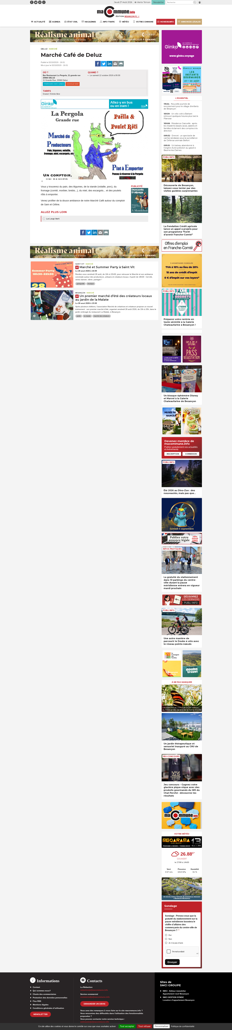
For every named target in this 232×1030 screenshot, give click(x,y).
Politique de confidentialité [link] (182, 1026)
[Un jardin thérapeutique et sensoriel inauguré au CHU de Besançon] (182, 726)
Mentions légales (40, 1005)
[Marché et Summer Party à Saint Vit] (52, 273)
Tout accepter (127, 1026)
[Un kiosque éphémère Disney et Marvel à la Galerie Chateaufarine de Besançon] (182, 378)
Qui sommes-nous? (42, 991)
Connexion (191, 454)
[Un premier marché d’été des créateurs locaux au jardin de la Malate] (52, 302)
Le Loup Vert (52, 219)
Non (170, 939)
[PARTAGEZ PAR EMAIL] (115, 63)
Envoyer (172, 962)
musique (91, 284)
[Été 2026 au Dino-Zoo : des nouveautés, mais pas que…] (182, 473)
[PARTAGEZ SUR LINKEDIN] (109, 63)
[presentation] (163, 697)
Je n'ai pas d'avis (175, 943)
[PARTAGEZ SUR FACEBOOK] (98, 63)
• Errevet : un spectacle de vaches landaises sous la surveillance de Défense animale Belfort (180, 138)
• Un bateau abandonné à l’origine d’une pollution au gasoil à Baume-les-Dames (180, 147)
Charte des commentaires (44, 994)
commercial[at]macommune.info (95, 997)
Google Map (73, 84)
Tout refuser (144, 1026)
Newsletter (40, 1014)
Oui (169, 935)
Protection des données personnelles (50, 998)
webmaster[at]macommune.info (94, 1022)
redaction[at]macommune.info (94, 990)
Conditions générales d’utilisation (48, 1008)
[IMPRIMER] (121, 63)
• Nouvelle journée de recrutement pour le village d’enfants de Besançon (181, 106)
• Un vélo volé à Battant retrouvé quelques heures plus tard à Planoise (181, 116)
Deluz (44, 49)
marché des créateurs (102, 316)
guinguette (80, 284)
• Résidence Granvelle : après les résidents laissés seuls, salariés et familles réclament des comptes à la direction (180, 127)
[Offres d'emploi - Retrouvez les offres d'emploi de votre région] (182, 251)
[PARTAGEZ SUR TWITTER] (103, 63)
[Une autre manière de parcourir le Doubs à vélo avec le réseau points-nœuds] (182, 621)
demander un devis (94, 1004)
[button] (194, 2)
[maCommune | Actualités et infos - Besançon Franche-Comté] (116, 11)
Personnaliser (161, 1026)
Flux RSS (37, 1001)
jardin (79, 316)
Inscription (173, 454)
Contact (36, 987)
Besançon (80, 293)
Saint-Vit (79, 264)
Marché (53, 49)
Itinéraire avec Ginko (54, 84)
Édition (120, 16)
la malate (87, 316)
